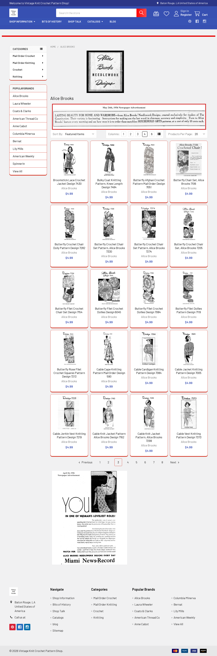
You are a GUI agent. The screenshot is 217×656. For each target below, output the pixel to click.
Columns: (114, 134)
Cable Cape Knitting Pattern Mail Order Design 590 (109, 373)
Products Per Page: (180, 134)
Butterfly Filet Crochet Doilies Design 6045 (109, 310)
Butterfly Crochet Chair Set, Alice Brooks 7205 (188, 245)
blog (113, 21)
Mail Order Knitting (24, 62)
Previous (86, 462)
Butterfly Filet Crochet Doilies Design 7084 (149, 310)
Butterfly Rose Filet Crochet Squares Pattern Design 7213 (69, 373)
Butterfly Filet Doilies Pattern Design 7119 (188, 310)
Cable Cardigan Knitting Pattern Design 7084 (149, 371)
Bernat (17, 141)
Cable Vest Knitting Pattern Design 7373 (188, 435)
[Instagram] (204, 21)
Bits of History (52, 21)
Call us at (20, 617)
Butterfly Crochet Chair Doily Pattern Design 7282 (69, 245)
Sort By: (58, 134)
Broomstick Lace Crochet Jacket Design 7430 (69, 181)
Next (173, 462)
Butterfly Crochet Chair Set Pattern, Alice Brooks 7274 (149, 247)
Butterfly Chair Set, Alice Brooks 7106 (188, 181)
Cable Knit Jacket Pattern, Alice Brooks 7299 (148, 437)
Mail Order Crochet (24, 55)
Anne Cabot (20, 126)
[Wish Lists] (167, 13)
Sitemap (58, 630)
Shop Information (20, 21)
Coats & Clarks (22, 111)
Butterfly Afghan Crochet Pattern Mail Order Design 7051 (149, 183)
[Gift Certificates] (157, 13)
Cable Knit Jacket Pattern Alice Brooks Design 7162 (109, 435)
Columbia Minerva (24, 133)
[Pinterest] (190, 21)
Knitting (17, 76)
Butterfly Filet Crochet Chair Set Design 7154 (69, 310)
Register (186, 14)
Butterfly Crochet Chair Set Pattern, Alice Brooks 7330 (109, 247)
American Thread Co (25, 118)
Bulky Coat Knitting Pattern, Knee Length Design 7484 (109, 183)
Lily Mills (18, 148)
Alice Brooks (20, 96)
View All (17, 171)
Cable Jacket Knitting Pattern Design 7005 (188, 371)
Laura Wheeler (22, 103)
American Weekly (23, 156)
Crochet (17, 69)
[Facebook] (197, 21)
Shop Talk (74, 21)
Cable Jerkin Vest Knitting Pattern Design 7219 (69, 435)
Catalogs (93, 21)
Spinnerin (19, 163)
